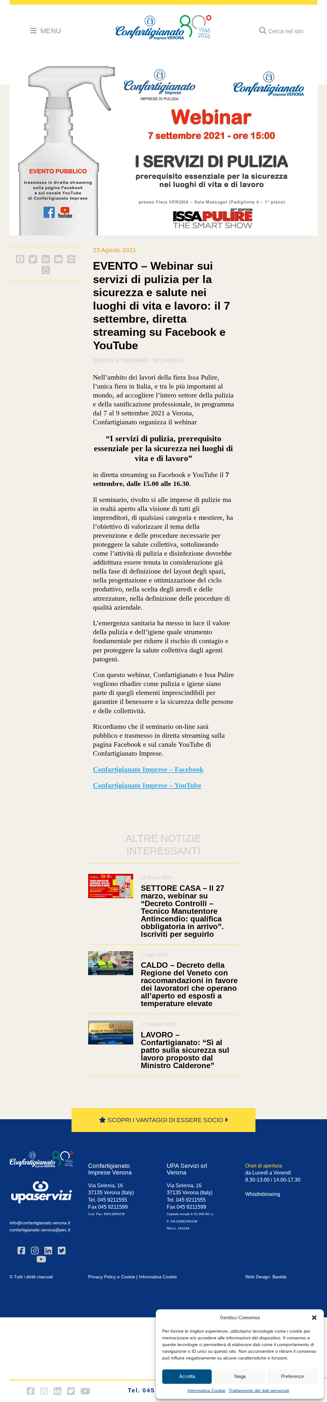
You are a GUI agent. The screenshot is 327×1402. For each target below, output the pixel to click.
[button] (314, 1317)
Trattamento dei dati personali (259, 1390)
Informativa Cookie (206, 1390)
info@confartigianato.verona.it (40, 1222)
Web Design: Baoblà (265, 1276)
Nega (240, 1376)
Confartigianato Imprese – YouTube (147, 785)
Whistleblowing (262, 1194)
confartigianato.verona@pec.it (40, 1229)
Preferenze (292, 1376)
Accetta (187, 1376)
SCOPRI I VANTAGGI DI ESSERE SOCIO (165, 1120)
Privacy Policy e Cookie (111, 1276)
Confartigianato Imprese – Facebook (148, 769)
